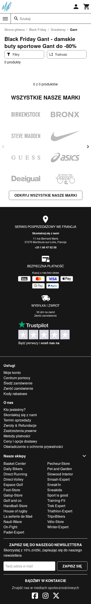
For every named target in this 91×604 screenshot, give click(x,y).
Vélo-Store (55, 521)
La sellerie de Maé (18, 516)
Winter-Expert (57, 526)
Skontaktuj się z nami (45, 233)
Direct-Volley (13, 479)
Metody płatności (17, 435)
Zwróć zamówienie (45, 315)
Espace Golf (13, 484)
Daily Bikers (13, 468)
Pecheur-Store (58, 463)
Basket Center (15, 463)
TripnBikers (56, 516)
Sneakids (54, 489)
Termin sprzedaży (17, 420)
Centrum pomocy (17, 377)
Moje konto (12, 372)
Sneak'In (54, 484)
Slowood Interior (60, 474)
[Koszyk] (86, 6)
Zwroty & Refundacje (20, 425)
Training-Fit (56, 500)
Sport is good (57, 495)
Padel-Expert (14, 532)
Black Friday (37, 29)
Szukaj (25, 18)
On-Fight (10, 526)
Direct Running (15, 474)
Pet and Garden (59, 468)
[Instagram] (45, 596)
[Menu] (5, 18)
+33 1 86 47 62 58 (46, 247)
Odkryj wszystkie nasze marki (45, 195)
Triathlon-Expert (59, 510)
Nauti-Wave (13, 521)
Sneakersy (58, 29)
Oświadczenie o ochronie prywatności (33, 446)
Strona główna (14, 29)
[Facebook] (34, 596)
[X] (56, 596)
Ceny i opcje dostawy (20, 441)
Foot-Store (12, 489)
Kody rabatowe (15, 393)
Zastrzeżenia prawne (20, 430)
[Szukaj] (16, 18)
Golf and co (12, 500)
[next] (88, 147)
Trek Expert (56, 505)
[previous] (3, 147)
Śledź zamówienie (18, 383)
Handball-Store (15, 505)
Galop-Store (13, 495)
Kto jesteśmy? (15, 409)
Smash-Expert (58, 479)
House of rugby (15, 510)
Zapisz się (72, 566)
